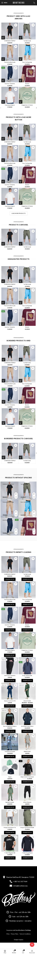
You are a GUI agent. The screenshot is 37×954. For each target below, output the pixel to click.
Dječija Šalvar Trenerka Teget (27, 878)
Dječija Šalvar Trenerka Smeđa (9, 878)
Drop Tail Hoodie (27, 675)
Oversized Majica (10, 105)
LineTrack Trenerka (9, 675)
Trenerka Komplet (10, 751)
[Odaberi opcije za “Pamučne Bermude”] (3, 59)
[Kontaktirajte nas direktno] (32, 944)
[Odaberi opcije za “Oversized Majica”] (3, 102)
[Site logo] (18, 2)
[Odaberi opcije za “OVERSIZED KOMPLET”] (3, 37)
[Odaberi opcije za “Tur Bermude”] (20, 37)
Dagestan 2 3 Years (27, 105)
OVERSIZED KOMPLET (9, 41)
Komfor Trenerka (10, 83)
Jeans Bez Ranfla (10, 905)
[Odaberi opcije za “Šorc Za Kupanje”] (20, 59)
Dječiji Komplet (9, 802)
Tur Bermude (27, 41)
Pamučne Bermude (9, 62)
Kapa (9, 777)
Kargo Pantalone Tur (10, 827)
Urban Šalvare (27, 802)
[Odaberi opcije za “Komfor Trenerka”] (3, 80)
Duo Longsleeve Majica (9, 726)
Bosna (27, 83)
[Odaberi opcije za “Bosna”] (20, 80)
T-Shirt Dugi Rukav (27, 853)
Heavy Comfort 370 (10, 701)
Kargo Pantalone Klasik (27, 827)
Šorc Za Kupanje (27, 62)
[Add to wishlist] (15, 25)
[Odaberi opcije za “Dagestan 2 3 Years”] (20, 102)
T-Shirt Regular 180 (9, 853)
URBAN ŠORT (27, 751)
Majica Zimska (10, 930)
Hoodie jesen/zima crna (27, 905)
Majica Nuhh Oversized (27, 777)
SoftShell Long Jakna (27, 726)
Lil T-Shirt (27, 930)
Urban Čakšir (27, 701)
